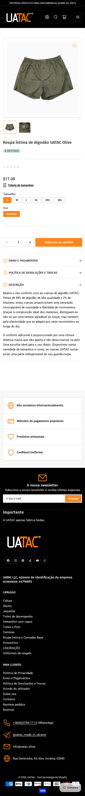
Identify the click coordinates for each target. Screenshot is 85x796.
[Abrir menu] (77, 17)
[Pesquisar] (55, 17)
